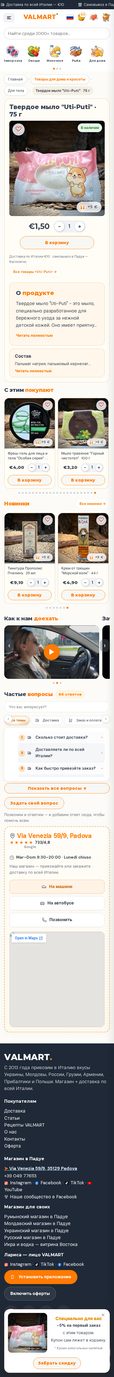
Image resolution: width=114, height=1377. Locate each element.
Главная (15, 79)
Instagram (20, 1183)
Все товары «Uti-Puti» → (35, 272)
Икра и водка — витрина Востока (41, 1244)
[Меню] (9, 18)
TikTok (77, 1183)
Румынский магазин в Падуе (36, 1216)
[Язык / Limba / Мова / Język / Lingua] (70, 17)
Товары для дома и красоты (59, 79)
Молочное (57, 60)
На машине (61, 886)
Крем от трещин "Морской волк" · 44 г (79, 570)
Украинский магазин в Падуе (36, 1231)
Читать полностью (34, 335)
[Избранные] (93, 17)
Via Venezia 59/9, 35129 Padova (40, 1168)
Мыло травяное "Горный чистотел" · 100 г (82, 455)
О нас (10, 1132)
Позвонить (60, 919)
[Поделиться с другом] (43, 442)
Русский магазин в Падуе (32, 1237)
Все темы (17, 720)
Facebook (51, 1183)
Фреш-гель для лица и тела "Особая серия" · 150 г (27, 456)
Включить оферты (30, 1293)
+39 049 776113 (20, 1176)
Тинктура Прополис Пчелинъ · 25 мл (25, 570)
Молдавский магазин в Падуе (37, 1223)
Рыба (78, 60)
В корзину (57, 242)
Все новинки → (93, 503)
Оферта (12, 1146)
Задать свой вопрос (34, 803)
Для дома (99, 60)
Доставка (51, 720)
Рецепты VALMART (24, 1125)
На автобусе (60, 903)
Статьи (12, 1118)
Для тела (16, 90)
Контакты (14, 1139)
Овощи (36, 60)
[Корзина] (106, 17)
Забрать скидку (57, 1363)
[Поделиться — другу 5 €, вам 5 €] (89, 207)
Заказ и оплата (88, 720)
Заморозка (15, 60)
